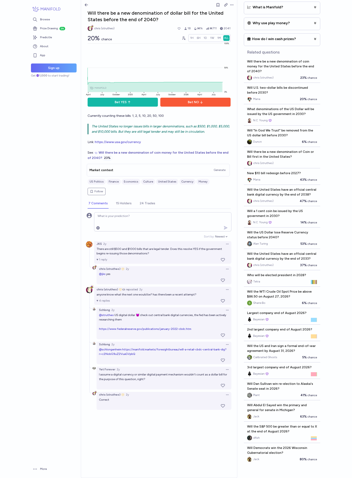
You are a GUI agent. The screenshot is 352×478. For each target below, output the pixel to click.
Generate (220, 170)
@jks (102, 274)
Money (203, 181)
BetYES (121, 102)
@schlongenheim (110, 349)
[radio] (191, 38)
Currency (187, 181)
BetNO (193, 102)
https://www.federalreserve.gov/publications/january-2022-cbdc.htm (145, 329)
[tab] (98, 203)
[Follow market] (218, 5)
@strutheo (106, 315)
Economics (131, 181)
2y (104, 244)
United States (167, 181)
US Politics (97, 181)
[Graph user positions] (183, 38)
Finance (114, 181)
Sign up (53, 68)
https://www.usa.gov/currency (118, 142)
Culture (148, 181)
